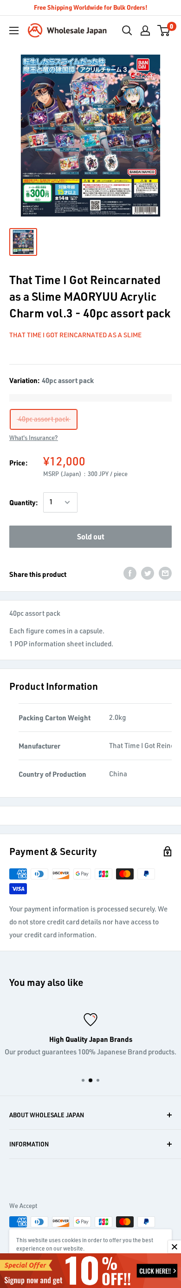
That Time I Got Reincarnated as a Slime (75, 335)
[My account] (145, 30)
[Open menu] (14, 30)
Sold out (90, 536)
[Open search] (127, 30)
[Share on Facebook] (129, 573)
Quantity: (23, 502)
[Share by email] (165, 573)
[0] (164, 30)
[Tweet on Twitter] (147, 573)
